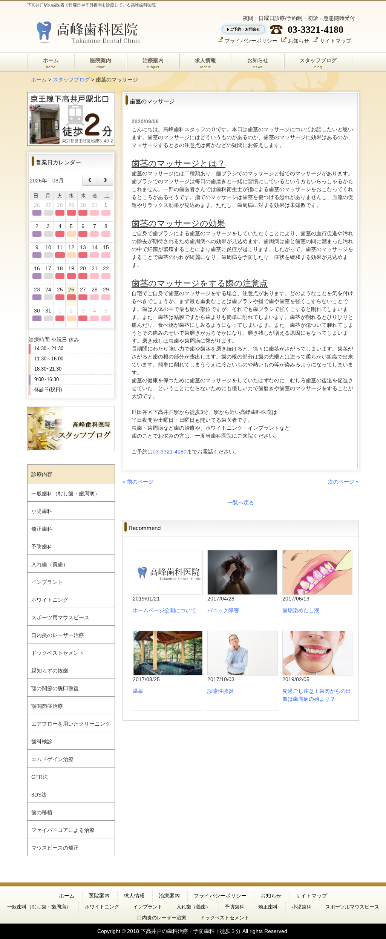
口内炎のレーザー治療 (57, 635)
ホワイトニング (49, 600)
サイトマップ (335, 40)
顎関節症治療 (47, 706)
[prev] (90, 180)
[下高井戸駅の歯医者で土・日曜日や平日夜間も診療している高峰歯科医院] (85, 32)
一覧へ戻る (241, 502)
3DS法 (39, 795)
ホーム (39, 80)
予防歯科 (41, 547)
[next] (105, 180)
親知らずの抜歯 (49, 671)
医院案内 (99, 896)
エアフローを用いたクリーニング (70, 724)
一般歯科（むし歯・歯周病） (65, 493)
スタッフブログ (71, 80)
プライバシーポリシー (251, 40)
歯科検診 (41, 741)
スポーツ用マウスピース (60, 617)
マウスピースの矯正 (55, 848)
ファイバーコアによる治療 (63, 830)
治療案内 (169, 896)
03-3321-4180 (315, 29)
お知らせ (298, 40)
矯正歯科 (41, 529)
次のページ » (343, 482)
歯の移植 (41, 812)
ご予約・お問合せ (245, 29)
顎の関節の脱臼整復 (55, 688)
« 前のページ (138, 482)
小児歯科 (41, 511)
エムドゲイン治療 (52, 759)
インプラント (47, 582)
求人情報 (134, 896)
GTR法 (39, 777)
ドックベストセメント (57, 653)
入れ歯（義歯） (49, 564)
